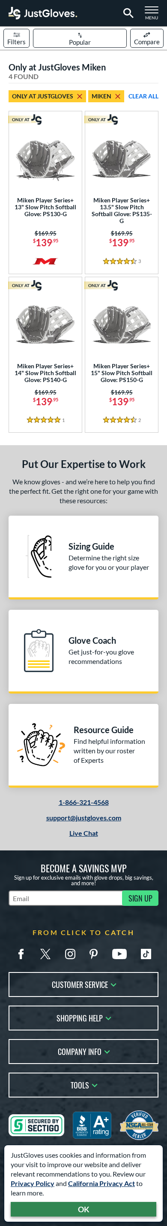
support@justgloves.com (83, 817)
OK (83, 1209)
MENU (154, 15)
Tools (80, 1084)
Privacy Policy (32, 1183)
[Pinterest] (93, 954)
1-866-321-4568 (84, 802)
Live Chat (83, 833)
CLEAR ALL (143, 96)
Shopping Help (80, 1017)
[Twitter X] (45, 954)
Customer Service (80, 984)
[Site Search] (127, 13)
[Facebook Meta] (21, 954)
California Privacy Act (101, 1183)
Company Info (79, 1051)
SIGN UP (140, 898)
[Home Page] (43, 13)
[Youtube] (119, 954)
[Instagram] (70, 954)
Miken (101, 96)
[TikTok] (146, 954)
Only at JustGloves (42, 96)
